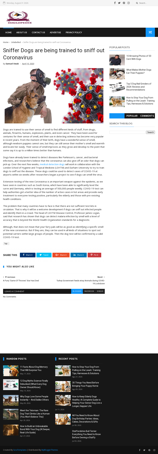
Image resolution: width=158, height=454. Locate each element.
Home (5, 42)
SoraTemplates (20, 450)
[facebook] (115, 3)
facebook (89, 291)
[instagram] (128, 3)
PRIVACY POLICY (74, 32)
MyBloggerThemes (50, 450)
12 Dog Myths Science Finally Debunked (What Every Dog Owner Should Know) (34, 384)
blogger (77, 291)
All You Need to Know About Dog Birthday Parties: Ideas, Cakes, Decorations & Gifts (85, 418)
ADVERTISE (55, 32)
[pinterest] (124, 3)
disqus (100, 291)
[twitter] (119, 3)
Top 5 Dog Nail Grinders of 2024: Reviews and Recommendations (138, 86)
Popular (132, 115)
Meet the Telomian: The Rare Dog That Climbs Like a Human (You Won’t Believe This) (35, 413)
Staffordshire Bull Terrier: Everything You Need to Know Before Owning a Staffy (86, 434)
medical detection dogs (52, 164)
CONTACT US (38, 32)
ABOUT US (21, 32)
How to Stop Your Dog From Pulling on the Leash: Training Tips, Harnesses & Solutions (140, 100)
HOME (8, 32)
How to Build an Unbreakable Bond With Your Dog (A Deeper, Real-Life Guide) (35, 429)
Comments (147, 115)
